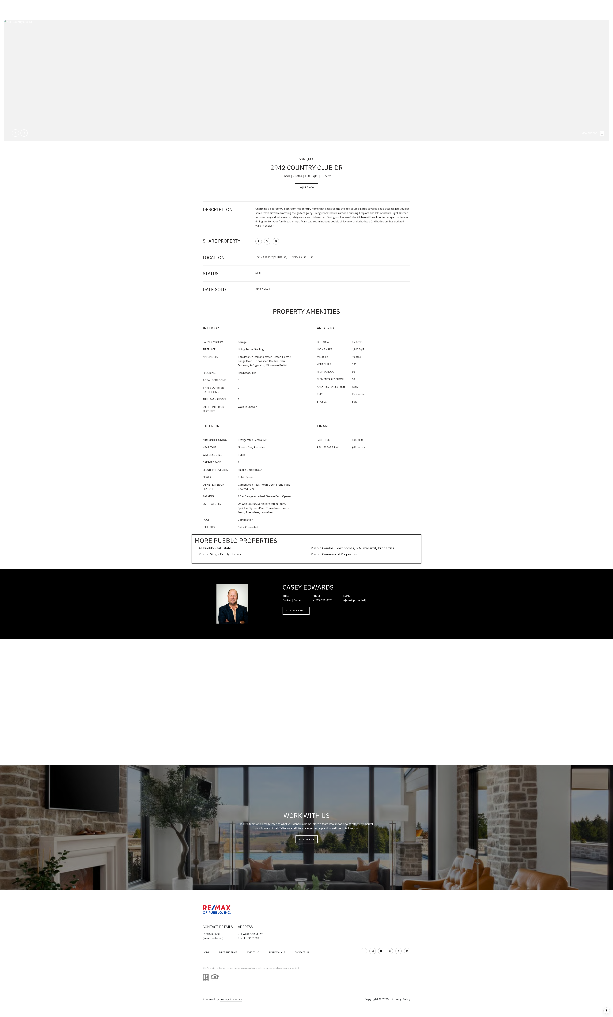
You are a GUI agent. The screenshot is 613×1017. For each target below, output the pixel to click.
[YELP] (398, 951)
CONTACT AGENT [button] (296, 610)
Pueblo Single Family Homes (220, 554)
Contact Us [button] (306, 839)
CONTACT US (302, 952)
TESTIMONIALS (277, 952)
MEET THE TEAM (228, 952)
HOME (206, 952)
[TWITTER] (390, 951)
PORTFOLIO (252, 952)
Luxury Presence (231, 999)
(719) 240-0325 (323, 600)
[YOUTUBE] (381, 951)
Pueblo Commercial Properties (334, 554)
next (24, 133)
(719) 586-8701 (211, 934)
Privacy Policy (401, 999)
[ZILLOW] (407, 951)
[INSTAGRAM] (372, 951)
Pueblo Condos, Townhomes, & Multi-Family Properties (352, 548)
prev (15, 133)
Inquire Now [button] (306, 187)
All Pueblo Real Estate (215, 548)
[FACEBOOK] (364, 951)
